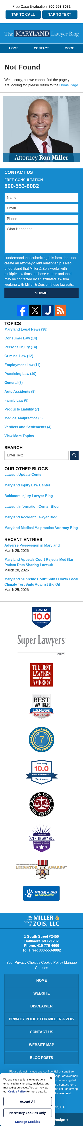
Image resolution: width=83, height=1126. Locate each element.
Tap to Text (59, 14)
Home (13, 48)
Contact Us (41, 1032)
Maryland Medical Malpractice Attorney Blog (41, 528)
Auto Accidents (19, 391)
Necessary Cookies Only (27, 1113)
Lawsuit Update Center (23, 474)
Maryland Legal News (25, 329)
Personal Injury (20, 347)
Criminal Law (18, 356)
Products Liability (21, 409)
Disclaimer (41, 1006)
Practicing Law (20, 374)
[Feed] (60, 310)
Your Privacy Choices (23, 962)
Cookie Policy (52, 962)
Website (41, 993)
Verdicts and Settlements (27, 427)
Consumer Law (20, 338)
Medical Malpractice (23, 418)
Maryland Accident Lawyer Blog (31, 517)
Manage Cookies (27, 1122)
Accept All (27, 1101)
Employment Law (22, 365)
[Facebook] (23, 310)
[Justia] (48, 310)
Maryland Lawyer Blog (41, 33)
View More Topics (19, 436)
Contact (41, 48)
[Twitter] (35, 310)
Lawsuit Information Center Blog (31, 506)
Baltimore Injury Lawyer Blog (28, 496)
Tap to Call (23, 14)
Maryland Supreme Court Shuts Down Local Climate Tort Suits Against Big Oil (41, 581)
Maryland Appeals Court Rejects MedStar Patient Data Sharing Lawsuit (38, 562)
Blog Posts (41, 1058)
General (13, 383)
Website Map (41, 1045)
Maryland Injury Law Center (27, 485)
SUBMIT (41, 293)
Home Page (68, 85)
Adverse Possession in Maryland (32, 545)
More (69, 48)
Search (74, 455)
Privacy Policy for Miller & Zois (41, 1019)
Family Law (16, 400)
